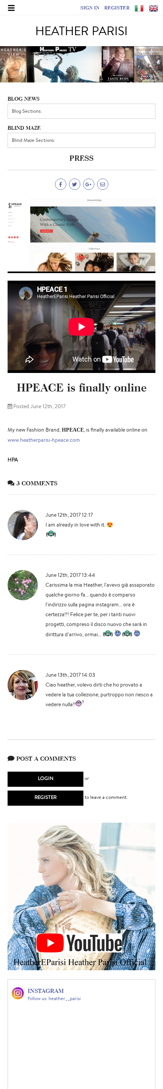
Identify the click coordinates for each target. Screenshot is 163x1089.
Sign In (89, 8)
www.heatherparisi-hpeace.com (44, 440)
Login (45, 778)
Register (117, 8)
